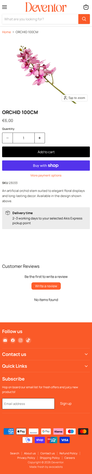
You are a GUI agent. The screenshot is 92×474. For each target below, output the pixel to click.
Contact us (47, 453)
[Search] (84, 19)
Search (14, 453)
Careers (69, 458)
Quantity (8, 128)
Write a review (46, 286)
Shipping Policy (50, 458)
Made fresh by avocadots (46, 467)
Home (6, 32)
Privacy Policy (26, 458)
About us (30, 453)
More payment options (46, 175)
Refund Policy (68, 453)
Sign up (65, 403)
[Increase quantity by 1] (40, 138)
